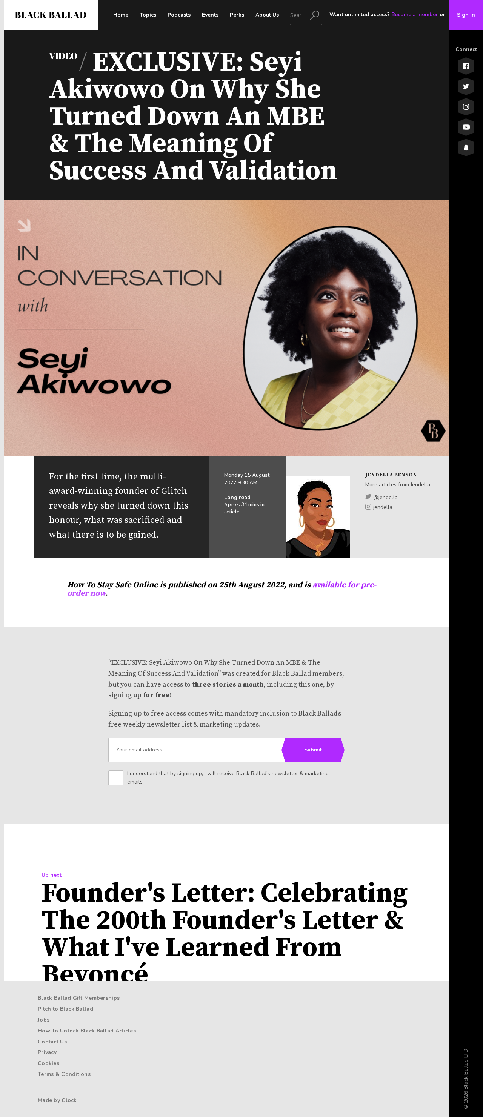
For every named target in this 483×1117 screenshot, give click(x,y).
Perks (237, 14)
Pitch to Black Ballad (65, 1009)
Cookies (48, 1063)
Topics (148, 14)
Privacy (47, 1052)
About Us (267, 14)
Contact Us (52, 1041)
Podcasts (179, 14)
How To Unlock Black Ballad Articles (87, 1030)
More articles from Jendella (397, 484)
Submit (313, 749)
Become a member (414, 14)
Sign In (466, 14)
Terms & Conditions (64, 1074)
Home (120, 14)
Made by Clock (57, 1100)
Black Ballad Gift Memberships (79, 998)
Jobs (43, 1019)
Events (210, 14)
